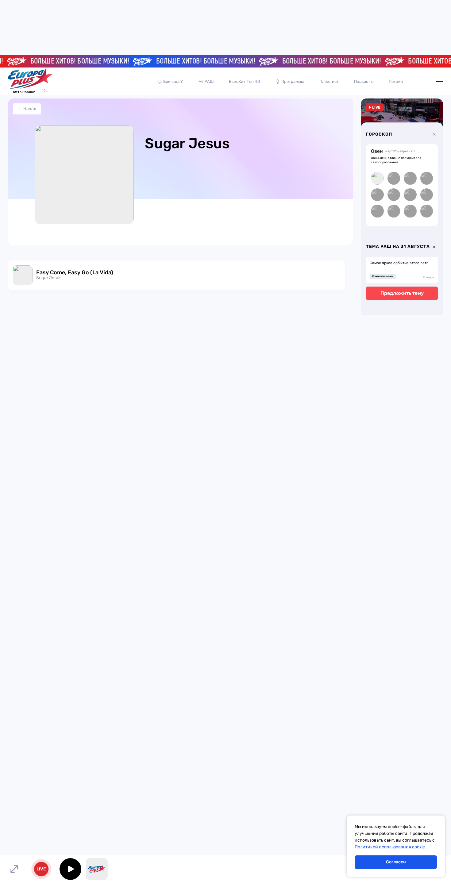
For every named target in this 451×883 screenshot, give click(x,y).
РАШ (209, 81)
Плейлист (329, 81)
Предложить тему (402, 293)
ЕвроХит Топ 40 (244, 81)
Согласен (396, 862)
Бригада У (173, 81)
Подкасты (363, 81)
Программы (292, 81)
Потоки (396, 81)
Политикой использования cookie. (390, 847)
